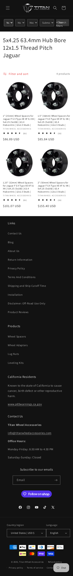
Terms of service (35, 567)
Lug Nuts (13, 354)
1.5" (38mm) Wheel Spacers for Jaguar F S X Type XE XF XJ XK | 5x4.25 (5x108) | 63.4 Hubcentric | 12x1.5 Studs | (54, 120)
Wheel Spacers (17, 336)
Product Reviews (18, 312)
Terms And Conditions (22, 277)
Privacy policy (16, 567)
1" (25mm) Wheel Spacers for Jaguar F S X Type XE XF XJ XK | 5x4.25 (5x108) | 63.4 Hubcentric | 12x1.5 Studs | (19, 120)
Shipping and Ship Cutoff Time (27, 286)
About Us (13, 251)
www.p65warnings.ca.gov (25, 404)
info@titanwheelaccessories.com (29, 433)
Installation (15, 294)
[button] (8, 8)
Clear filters (59, 24)
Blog (10, 242)
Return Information (20, 259)
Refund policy (55, 562)
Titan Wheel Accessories (31, 562)
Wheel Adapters (18, 345)
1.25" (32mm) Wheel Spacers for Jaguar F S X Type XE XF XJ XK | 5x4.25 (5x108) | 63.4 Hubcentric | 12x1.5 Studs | (18, 187)
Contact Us (15, 233)
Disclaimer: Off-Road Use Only (26, 303)
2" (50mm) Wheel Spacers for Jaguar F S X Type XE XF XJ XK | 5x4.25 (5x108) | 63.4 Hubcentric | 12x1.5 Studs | (54, 187)
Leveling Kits (16, 363)
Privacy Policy (16, 268)
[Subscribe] (56, 480)
